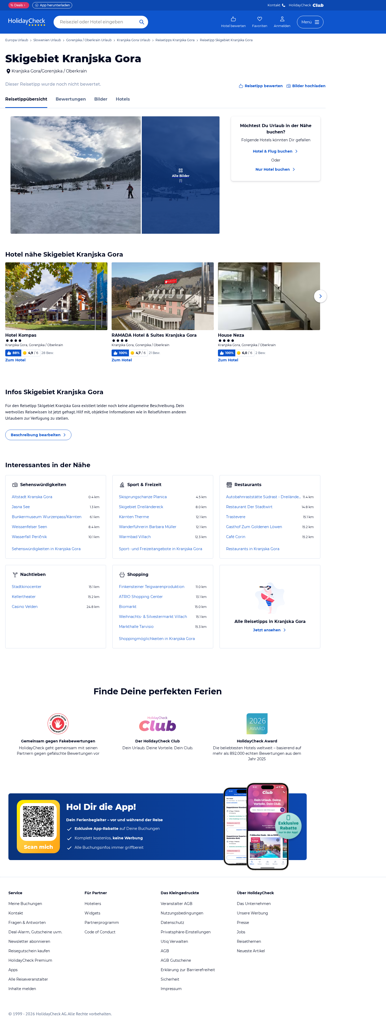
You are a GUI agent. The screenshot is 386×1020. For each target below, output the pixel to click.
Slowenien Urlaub (47, 40)
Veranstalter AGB (176, 903)
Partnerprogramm (102, 922)
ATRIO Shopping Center (141, 596)
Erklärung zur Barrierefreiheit (188, 969)
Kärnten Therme (134, 516)
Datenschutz (172, 922)
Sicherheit (170, 979)
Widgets (92, 913)
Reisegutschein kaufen (29, 951)
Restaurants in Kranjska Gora (252, 549)
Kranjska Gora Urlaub (133, 40)
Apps (13, 969)
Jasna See (21, 506)
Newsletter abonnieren (29, 941)
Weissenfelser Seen (29, 526)
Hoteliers (93, 903)
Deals (17, 5)
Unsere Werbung (252, 913)
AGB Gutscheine (176, 960)
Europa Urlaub (16, 40)
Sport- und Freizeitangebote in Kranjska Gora (160, 549)
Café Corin (235, 536)
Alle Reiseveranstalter (28, 979)
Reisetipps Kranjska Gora (175, 40)
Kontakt (274, 5)
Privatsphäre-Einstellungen (186, 932)
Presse (243, 922)
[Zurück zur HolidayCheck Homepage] (26, 22)
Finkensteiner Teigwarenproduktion (151, 586)
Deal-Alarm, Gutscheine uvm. (35, 932)
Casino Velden (25, 606)
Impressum (171, 988)
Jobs (241, 932)
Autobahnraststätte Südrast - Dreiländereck (264, 497)
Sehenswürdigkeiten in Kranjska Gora (46, 549)
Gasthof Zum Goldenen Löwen (254, 526)
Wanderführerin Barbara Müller (147, 526)
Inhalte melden (22, 988)
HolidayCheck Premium (30, 960)
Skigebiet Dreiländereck (141, 506)
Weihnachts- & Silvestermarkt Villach (153, 616)
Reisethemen (249, 941)
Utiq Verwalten (174, 941)
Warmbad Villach (135, 536)
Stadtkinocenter (26, 586)
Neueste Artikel (251, 951)
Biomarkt (128, 606)
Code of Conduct (100, 932)
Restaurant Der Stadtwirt (249, 506)
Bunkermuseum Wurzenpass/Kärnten (46, 516)
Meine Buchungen (25, 903)
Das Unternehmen (254, 903)
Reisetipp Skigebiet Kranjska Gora (226, 40)
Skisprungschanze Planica (143, 497)
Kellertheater (24, 596)
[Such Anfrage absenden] (141, 22)
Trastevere (235, 516)
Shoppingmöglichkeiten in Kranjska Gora (157, 638)
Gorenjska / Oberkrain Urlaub (89, 40)
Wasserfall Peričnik (29, 536)
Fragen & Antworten (27, 922)
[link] (233, 22)
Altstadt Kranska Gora (32, 497)
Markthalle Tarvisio (136, 626)
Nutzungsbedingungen (182, 913)
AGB (165, 951)
